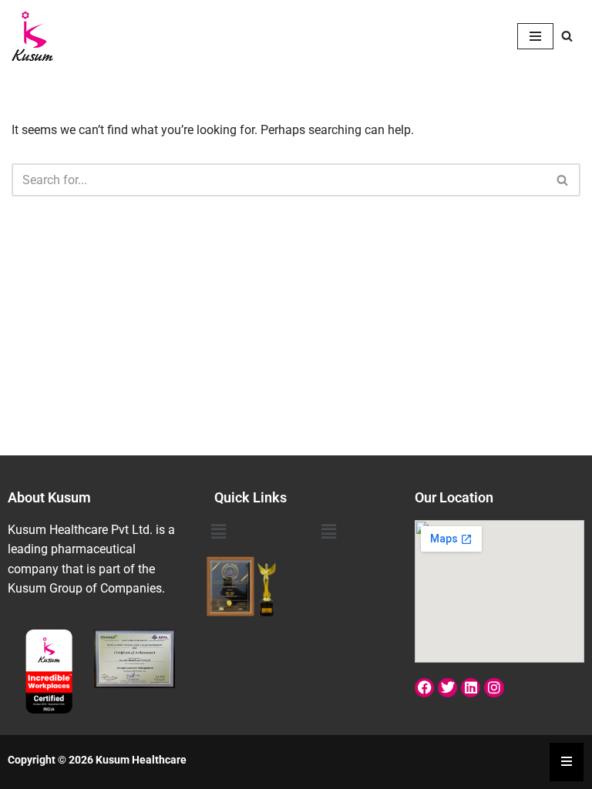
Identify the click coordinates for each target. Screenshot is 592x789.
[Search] (567, 36)
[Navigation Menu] (535, 36)
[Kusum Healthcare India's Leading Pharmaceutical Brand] (33, 36)
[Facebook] (424, 687)
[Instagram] (493, 687)
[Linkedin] (470, 687)
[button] (219, 532)
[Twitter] (447, 687)
